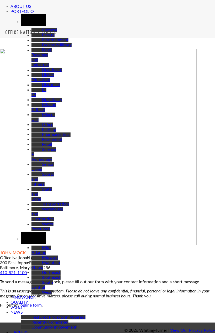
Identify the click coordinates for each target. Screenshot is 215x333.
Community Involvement (54, 327)
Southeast (51, 277)
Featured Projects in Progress (58, 317)
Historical (51, 85)
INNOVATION (23, 297)
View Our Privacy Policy (192, 330)
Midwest (50, 258)
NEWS (16, 312)
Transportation (55, 204)
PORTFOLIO (22, 11)
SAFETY (17, 307)
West (47, 292)
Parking (49, 129)
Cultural (49, 30)
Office (47, 125)
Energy (48, 35)
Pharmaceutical (56, 134)
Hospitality (52, 100)
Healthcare (52, 70)
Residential (52, 139)
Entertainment (55, 40)
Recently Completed (49, 322)
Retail (47, 144)
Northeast (51, 272)
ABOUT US (20, 6)
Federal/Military (57, 45)
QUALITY (19, 302)
